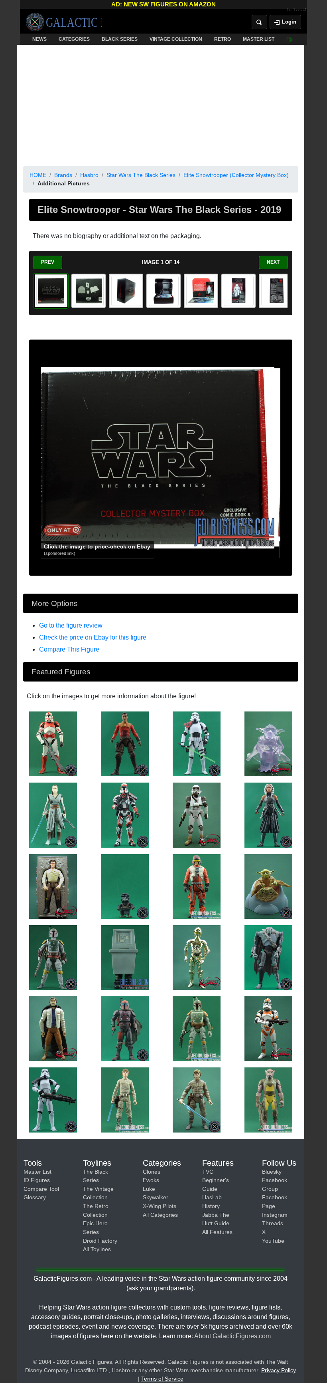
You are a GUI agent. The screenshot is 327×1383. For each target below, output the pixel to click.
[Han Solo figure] (53, 885)
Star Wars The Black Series (140, 175)
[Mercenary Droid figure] (268, 957)
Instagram (275, 1215)
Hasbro (89, 175)
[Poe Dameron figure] (197, 885)
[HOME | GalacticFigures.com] (64, 22)
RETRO (222, 39)
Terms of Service (162, 1378)
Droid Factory (100, 1241)
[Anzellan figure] (125, 885)
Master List (37, 1171)
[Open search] (259, 22)
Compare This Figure (69, 649)
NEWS (39, 39)
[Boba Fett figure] (53, 957)
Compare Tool (41, 1189)
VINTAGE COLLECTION (176, 39)
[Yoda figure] (268, 743)
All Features (217, 1232)
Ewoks (151, 1180)
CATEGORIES (74, 39)
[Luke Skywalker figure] (125, 1099)
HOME (38, 175)
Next (273, 262)
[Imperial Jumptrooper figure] (197, 814)
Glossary (35, 1197)
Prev (47, 262)
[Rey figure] (53, 814)
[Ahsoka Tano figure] (268, 814)
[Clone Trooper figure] (268, 1028)
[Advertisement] (160, 104)
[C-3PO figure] (197, 957)
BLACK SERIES (120, 39)
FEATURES (299, 39)
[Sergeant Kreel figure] (197, 743)
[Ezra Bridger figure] (125, 743)
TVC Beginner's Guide (215, 1180)
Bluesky (272, 1171)
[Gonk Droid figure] (125, 957)
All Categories (160, 1215)
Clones (151, 1171)
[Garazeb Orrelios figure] (268, 1099)
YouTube (273, 1241)
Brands (63, 175)
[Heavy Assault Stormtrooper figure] (53, 1099)
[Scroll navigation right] (291, 39)
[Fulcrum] (297, 10)
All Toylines (97, 1249)
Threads (272, 1223)
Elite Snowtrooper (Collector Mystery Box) (236, 175)
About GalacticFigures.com (232, 1336)
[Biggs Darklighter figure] (53, 1028)
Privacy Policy (278, 1370)
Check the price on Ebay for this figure (92, 637)
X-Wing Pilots (159, 1206)
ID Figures (37, 1180)
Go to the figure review (70, 625)
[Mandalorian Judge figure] (125, 1028)
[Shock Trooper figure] (53, 743)
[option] (51, 291)
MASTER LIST (258, 39)
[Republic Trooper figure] (125, 814)
